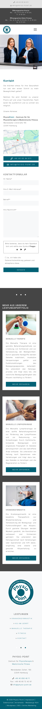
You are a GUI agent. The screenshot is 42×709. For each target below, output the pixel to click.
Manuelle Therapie (22, 628)
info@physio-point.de (22, 5)
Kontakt (22, 638)
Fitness (22, 633)
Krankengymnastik (22, 618)
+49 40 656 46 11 (22, 678)
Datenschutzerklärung (14, 260)
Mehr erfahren (21, 384)
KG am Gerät (22, 623)
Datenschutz (8, 703)
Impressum (29, 700)
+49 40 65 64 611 (22, 2)
